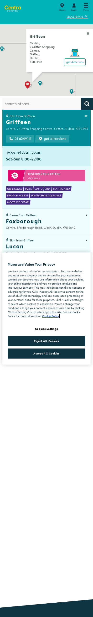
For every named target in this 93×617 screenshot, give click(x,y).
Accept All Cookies (46, 353)
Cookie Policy (50, 316)
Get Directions (74, 62)
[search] (87, 104)
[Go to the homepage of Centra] (12, 8)
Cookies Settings (46, 329)
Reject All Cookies (46, 341)
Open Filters (77, 16)
